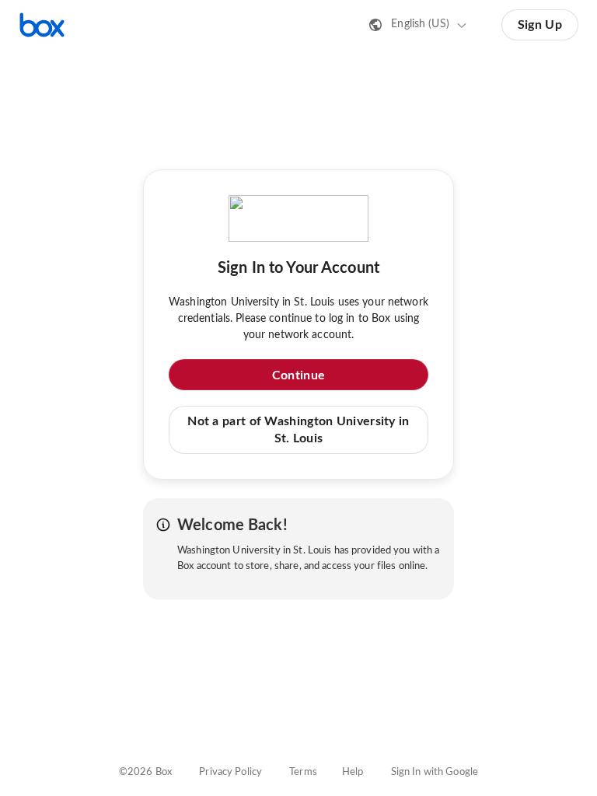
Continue (298, 375)
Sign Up (540, 25)
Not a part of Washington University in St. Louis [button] (298, 430)
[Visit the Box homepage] (42, 24)
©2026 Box (145, 772)
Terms (303, 772)
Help (353, 772)
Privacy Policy (230, 772)
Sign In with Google (434, 772)
